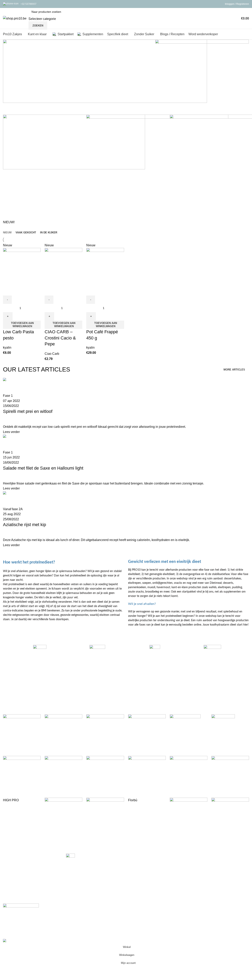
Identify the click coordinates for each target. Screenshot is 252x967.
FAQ (195, 855)
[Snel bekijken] (8, 290)
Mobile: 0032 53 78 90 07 (19, 890)
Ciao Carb (52, 353)
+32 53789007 (28, 4)
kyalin (7, 347)
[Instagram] (20, 921)
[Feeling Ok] (126, 774)
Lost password (202, 863)
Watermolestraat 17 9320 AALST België (28, 883)
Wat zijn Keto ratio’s (80, 864)
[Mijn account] (234, 18)
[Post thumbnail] (70, 858)
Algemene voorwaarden (209, 878)
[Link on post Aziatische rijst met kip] (126, 463)
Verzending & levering (144, 863)
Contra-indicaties (141, 878)
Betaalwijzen (138, 855)
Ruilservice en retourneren (148, 870)
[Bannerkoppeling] (202, 75)
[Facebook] (8, 921)
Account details (203, 870)
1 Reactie (89, 873)
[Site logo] (14, 18)
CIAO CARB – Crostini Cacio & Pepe (60, 338)
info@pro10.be (12, 897)
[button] (22, 325)
